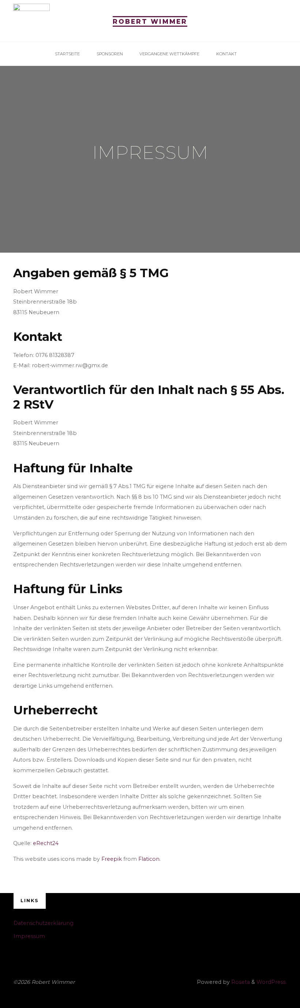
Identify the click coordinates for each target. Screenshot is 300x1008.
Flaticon (149, 859)
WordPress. (271, 982)
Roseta (240, 982)
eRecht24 (46, 843)
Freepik (111, 859)
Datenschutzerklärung (44, 923)
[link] (249, 54)
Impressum (29, 936)
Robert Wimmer (150, 21)
